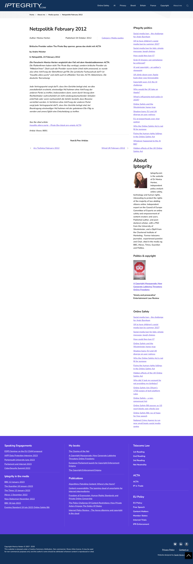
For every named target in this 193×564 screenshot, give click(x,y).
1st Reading (139, 452)
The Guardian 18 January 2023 (18, 486)
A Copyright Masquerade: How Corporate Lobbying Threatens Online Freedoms (147, 286)
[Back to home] (25, 5)
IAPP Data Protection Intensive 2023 (21, 455)
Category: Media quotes (113, 38)
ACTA (135, 481)
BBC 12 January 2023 (14, 482)
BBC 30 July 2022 (12, 503)
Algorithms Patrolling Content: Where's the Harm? (92, 484)
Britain (143, 5)
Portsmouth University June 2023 (19, 459)
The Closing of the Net (79, 451)
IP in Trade (138, 486)
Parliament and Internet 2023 (18, 464)
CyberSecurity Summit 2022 (17, 468)
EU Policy (137, 503)
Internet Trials (140, 520)
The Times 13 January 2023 (17, 490)
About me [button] (177, 5)
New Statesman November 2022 (19, 499)
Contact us (184, 549)
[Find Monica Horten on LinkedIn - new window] (181, 544)
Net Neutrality (139, 464)
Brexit (133, 5)
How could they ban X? (143, 55)
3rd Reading (139, 460)
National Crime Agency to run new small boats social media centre (146, 423)
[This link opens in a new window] (175, 544)
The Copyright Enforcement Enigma (85, 470)
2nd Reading (139, 456)
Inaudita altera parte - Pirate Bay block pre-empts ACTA (55, 125)
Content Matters (140, 511)
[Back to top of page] (188, 555)
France (153, 5)
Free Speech (139, 507)
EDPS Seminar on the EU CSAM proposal (23, 451)
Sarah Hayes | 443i (181, 555)
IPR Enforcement (141, 524)
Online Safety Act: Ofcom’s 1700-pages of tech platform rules (146, 390)
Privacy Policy (168, 549)
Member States (140, 515)
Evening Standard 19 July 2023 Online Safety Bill (26, 507)
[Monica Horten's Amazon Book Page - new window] (187, 544)
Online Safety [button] (103, 5)
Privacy (123, 5)
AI (114, 5)
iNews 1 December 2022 (15, 494)
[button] (187, 5)
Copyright (164, 5)
